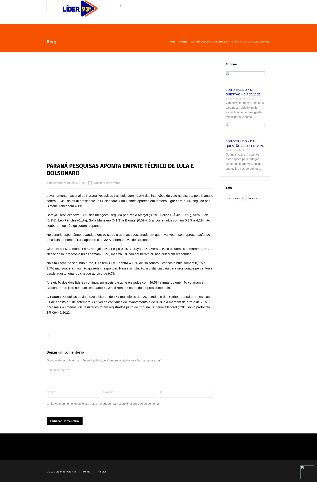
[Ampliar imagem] (130, 104)
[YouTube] (126, 6)
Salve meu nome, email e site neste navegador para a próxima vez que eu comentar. (105, 403)
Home (86, 471)
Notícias (114, 183)
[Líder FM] (80, 12)
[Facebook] (121, 6)
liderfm (98, 183)
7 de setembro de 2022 (62, 183)
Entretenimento (236, 198)
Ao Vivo (102, 471)
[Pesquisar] (268, 6)
